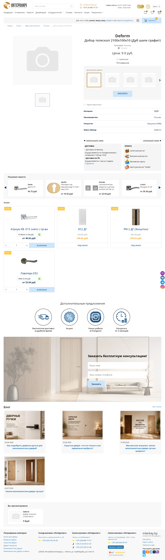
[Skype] (144, 555)
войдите (109, 20)
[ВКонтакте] (144, 551)
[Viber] (157, 551)
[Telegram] (150, 551)
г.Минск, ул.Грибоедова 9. (81, 537)
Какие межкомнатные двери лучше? (25, 491)
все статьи (157, 406)
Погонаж (127, 45)
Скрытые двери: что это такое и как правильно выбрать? (82, 447)
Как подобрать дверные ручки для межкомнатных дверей (24, 447)
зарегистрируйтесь (125, 20)
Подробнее (89, 163)
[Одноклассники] (147, 551)
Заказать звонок (116, 547)
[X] (154, 551)
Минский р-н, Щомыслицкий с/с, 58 (51, 537)
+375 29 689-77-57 (90, 7)
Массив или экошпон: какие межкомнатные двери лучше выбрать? (140, 448)
